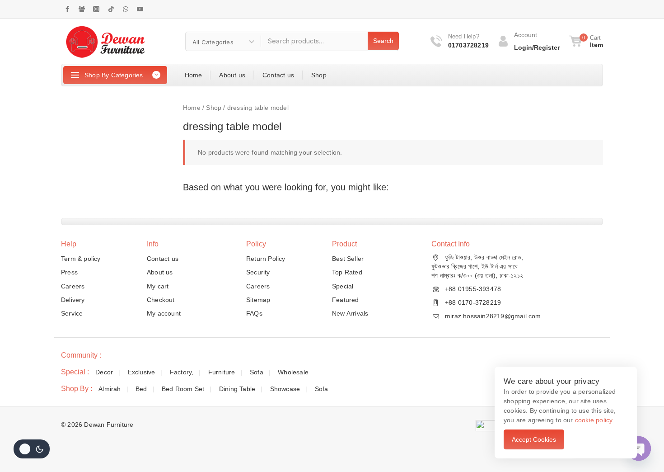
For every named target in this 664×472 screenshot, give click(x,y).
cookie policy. (594, 420)
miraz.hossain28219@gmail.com (493, 316)
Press (69, 272)
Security (258, 272)
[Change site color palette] (32, 448)
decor (104, 372)
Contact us (278, 75)
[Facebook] (67, 9)
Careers (72, 286)
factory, (182, 372)
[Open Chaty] (639, 448)
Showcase (285, 388)
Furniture (221, 372)
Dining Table (237, 388)
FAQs (254, 313)
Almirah (109, 388)
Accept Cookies (534, 439)
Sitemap (258, 299)
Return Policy (265, 258)
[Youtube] (140, 9)
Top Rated (347, 272)
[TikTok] (111, 9)
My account (164, 313)
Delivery (73, 299)
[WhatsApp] (125, 9)
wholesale (293, 372)
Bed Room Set (183, 388)
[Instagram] (96, 9)
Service (72, 313)
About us (232, 75)
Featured (345, 299)
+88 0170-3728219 (473, 302)
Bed (141, 388)
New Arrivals (350, 313)
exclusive (141, 372)
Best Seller (348, 258)
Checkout (161, 299)
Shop (319, 75)
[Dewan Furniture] (105, 41)
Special (342, 286)
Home (193, 75)
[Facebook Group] (81, 9)
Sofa (256, 372)
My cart (157, 286)
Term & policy (81, 258)
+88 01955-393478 (473, 289)
